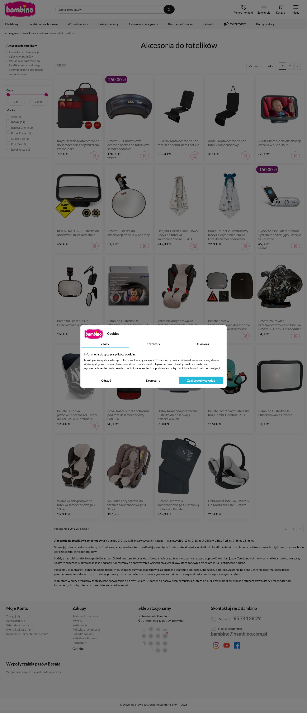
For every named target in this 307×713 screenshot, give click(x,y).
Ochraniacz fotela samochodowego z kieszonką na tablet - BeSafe (178, 505)
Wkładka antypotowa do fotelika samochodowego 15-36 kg (178, 325)
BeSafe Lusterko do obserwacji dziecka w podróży (128, 233)
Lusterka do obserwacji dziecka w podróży (24, 54)
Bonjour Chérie (22, 127)
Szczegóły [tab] (153, 344)
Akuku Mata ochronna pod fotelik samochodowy (227, 143)
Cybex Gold (20, 138)
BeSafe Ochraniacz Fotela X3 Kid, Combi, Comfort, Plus (228, 413)
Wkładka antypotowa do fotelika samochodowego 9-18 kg (77, 505)
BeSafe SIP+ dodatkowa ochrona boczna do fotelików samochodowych (128, 145)
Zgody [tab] (105, 344)
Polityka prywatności (86, 629)
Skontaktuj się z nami (19, 629)
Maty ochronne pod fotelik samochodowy (26, 72)
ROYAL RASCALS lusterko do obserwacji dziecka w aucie (78, 233)
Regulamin (79, 642)
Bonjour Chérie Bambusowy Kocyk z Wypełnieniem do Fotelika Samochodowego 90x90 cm (228, 237)
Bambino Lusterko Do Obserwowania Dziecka (275, 413)
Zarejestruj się (15, 620)
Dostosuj (152, 380)
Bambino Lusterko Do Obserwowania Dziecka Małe (78, 323)
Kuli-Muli (18, 144)
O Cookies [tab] (202, 344)
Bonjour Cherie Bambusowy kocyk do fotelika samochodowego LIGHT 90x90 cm (178, 237)
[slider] (8, 94)
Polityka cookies (83, 634)
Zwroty (77, 620)
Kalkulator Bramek (84, 638)
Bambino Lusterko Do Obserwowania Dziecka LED (127, 323)
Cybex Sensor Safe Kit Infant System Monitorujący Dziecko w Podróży (279, 235)
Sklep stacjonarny (17, 625)
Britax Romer (21, 133)
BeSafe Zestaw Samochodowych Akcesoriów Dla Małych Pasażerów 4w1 (229, 325)
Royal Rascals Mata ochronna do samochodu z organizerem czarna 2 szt (78, 145)
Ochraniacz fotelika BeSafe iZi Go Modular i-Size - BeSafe (229, 503)
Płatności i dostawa (85, 616)
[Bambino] (20, 9)
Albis (16, 116)
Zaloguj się (13, 616)
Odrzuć (106, 380)
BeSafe (18, 122)
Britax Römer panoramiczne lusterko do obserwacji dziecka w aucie (178, 415)
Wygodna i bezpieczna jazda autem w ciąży (33, 672)
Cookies (78, 648)
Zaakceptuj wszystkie (201, 380)
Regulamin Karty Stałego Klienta (27, 634)
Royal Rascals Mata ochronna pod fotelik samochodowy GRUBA (128, 415)
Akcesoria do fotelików (21, 45)
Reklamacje (79, 625)
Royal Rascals (21, 149)
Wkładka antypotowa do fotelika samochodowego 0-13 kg (127, 505)
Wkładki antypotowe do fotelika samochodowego (25, 63)
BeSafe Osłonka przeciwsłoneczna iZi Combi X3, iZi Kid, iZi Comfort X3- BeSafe (77, 417)
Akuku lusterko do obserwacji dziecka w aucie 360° (279, 143)
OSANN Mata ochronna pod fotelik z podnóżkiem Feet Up (178, 143)
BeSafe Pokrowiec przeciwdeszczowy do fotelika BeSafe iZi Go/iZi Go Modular (279, 325)
